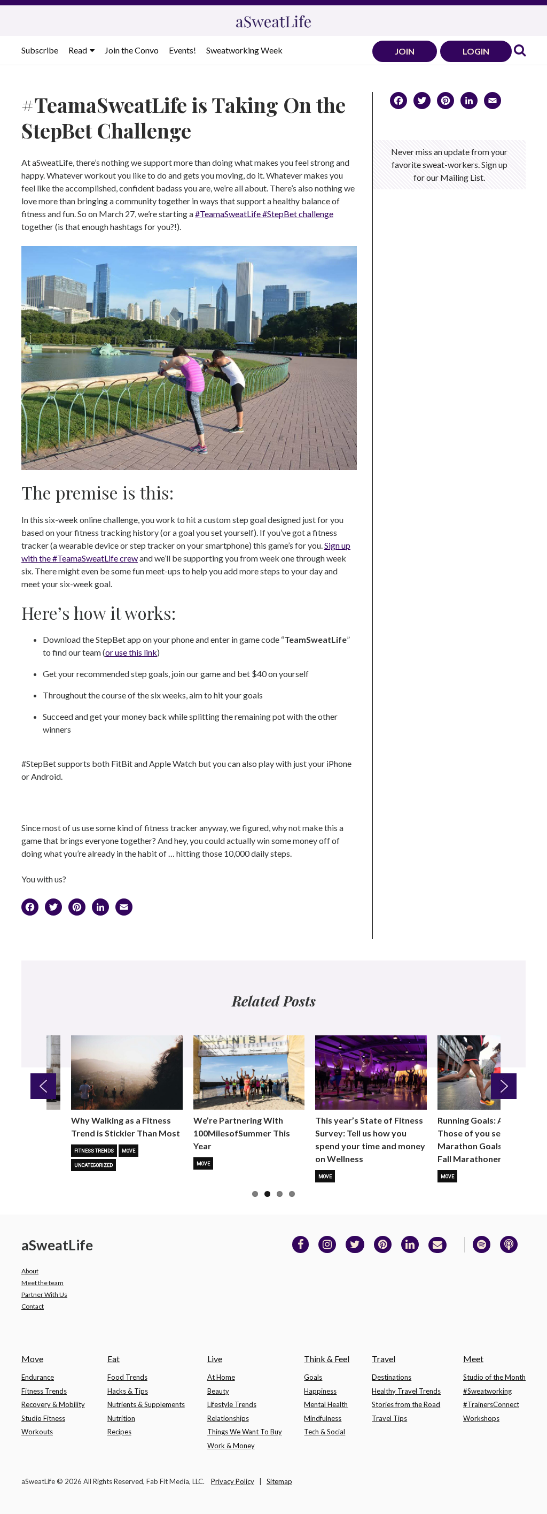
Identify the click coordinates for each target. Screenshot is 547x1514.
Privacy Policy (232, 1481)
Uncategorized (93, 1165)
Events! (182, 50)
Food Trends (127, 1377)
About (29, 1271)
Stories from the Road (406, 1404)
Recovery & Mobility (53, 1404)
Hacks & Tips (127, 1391)
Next (504, 1086)
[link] (520, 51)
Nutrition (121, 1418)
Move (128, 1151)
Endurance (37, 1377)
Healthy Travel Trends (406, 1391)
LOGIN (476, 51)
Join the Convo (132, 50)
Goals (313, 1377)
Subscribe (39, 50)
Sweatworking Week (244, 50)
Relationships (228, 1418)
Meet (473, 1359)
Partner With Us (44, 1294)
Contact (32, 1306)
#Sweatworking (487, 1391)
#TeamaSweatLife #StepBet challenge (264, 214)
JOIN (405, 51)
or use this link (131, 652)
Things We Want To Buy (244, 1431)
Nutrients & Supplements (146, 1404)
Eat (113, 1359)
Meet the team (42, 1283)
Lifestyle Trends (231, 1404)
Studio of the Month (494, 1377)
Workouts (37, 1431)
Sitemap (279, 1481)
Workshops (481, 1418)
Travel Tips (389, 1418)
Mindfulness (322, 1418)
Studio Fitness (43, 1418)
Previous (43, 1086)
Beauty (218, 1391)
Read (78, 50)
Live (214, 1359)
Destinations (391, 1377)
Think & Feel (326, 1359)
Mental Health (326, 1404)
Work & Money (231, 1445)
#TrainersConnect (491, 1404)
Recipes (119, 1431)
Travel (383, 1359)
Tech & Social (324, 1431)
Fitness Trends (94, 1151)
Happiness (320, 1391)
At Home (221, 1377)
